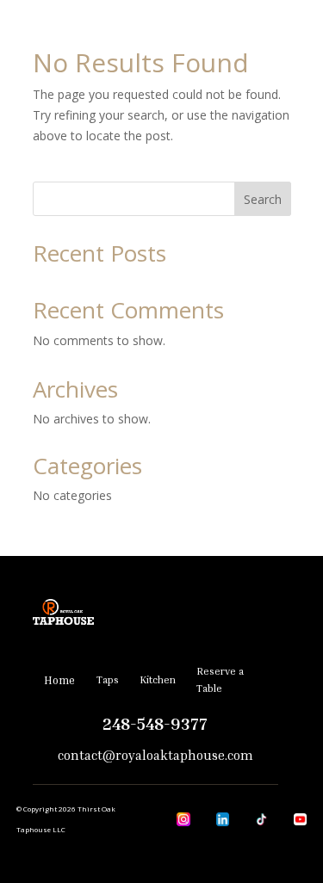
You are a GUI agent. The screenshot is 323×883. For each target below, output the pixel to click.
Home (59, 680)
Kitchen (158, 679)
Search (263, 199)
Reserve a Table (220, 679)
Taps (107, 679)
